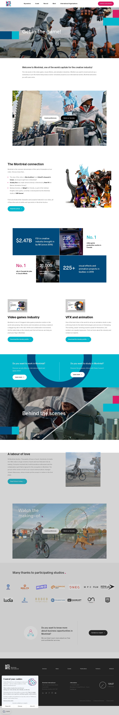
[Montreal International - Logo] (13, 3)
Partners (98, 680)
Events (69, 680)
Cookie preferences (98, 712)
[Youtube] (55, 704)
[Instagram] (52, 704)
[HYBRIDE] (60, 598)
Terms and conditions (85, 712)
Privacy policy (110, 712)
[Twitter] (46, 704)
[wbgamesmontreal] (11, 598)
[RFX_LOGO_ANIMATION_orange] (27, 598)
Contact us (73, 700)
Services (44, 680)
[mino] (44, 598)
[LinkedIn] (43, 704)
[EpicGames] (110, 611)
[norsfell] (27, 611)
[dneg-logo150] (77, 598)
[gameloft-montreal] (77, 611)
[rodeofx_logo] (44, 611)
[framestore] (60, 611)
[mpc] (93, 598)
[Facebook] (49, 704)
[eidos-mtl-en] (110, 598)
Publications (83, 680)
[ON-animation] (93, 611)
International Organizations (68, 3)
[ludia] (11, 611)
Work (54, 3)
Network (111, 680)
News (57, 680)
